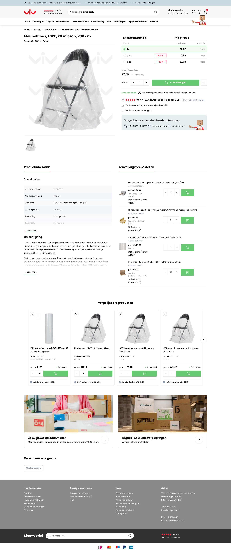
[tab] (46, 488)
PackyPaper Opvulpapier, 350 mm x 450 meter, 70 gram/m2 (156, 182)
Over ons (28, 510)
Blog (72, 500)
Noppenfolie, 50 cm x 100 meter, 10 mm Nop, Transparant (154, 237)
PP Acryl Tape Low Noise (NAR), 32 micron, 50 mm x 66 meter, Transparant (162, 210)
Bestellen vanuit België (81, 496)
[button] (32, 314)
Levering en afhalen (34, 500)
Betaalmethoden (32, 496)
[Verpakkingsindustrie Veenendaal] (30, 12)
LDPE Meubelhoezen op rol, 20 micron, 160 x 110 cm (136, 350)
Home (27, 29)
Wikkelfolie (121, 506)
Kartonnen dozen (124, 493)
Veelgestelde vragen (34, 506)
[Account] (199, 12)
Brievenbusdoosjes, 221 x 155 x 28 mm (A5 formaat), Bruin (154, 262)
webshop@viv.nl (159, 126)
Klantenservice (175, 10)
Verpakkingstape (124, 500)
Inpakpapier (122, 513)
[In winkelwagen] (187, 192)
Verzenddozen (123, 496)
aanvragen (145, 110)
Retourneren (30, 503)
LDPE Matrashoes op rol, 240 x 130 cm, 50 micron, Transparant (49, 350)
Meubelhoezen (51, 29)
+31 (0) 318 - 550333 (137, 126)
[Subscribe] (130, 536)
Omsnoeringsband (125, 510)
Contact (28, 493)
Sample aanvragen (79, 493)
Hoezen (37, 29)
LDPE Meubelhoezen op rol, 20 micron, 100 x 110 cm (180, 350)
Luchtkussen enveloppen (128, 503)
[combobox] (113, 12)
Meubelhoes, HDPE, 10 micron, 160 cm (91, 348)
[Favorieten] (193, 12)
